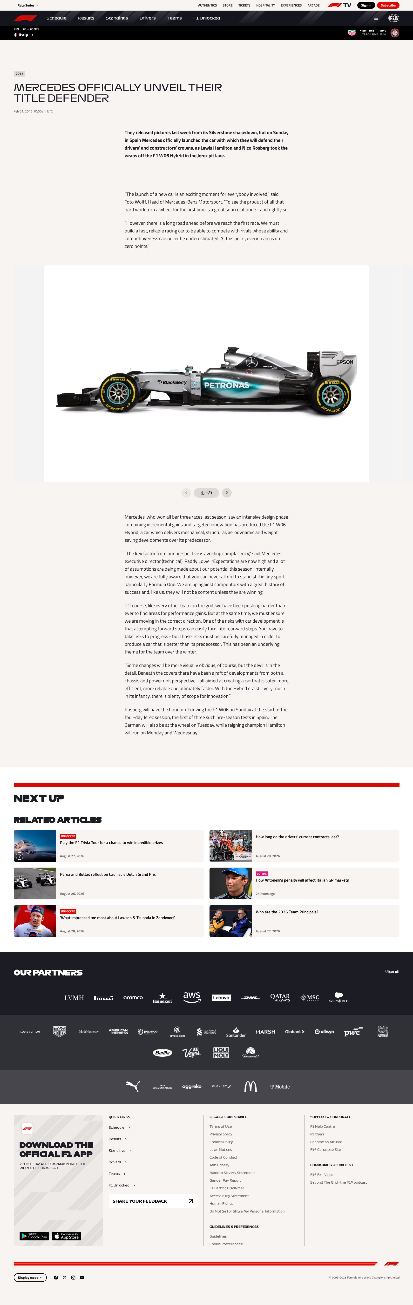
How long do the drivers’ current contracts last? (297, 837)
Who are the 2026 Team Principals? (287, 912)
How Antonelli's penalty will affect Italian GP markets (302, 880)
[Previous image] (186, 493)
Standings (117, 18)
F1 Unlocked (206, 18)
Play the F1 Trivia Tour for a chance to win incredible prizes (111, 843)
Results (86, 18)
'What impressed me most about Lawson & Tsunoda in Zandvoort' (117, 918)
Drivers (148, 18)
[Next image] (227, 493)
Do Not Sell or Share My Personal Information (247, 1211)
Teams (174, 18)
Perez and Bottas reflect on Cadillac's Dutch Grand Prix (108, 874)
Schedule (57, 18)
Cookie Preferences (226, 1244)
